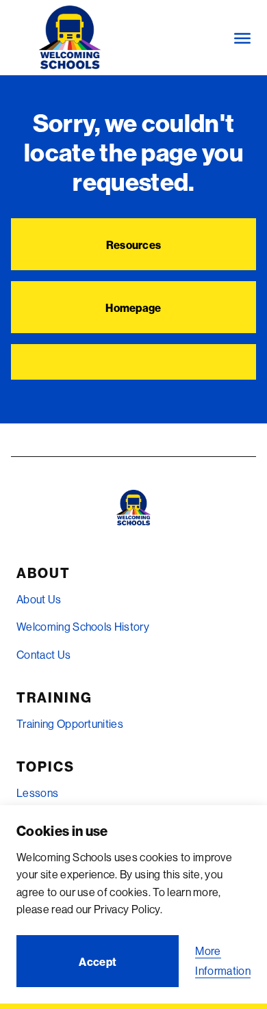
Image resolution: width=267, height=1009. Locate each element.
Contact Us (43, 654)
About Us (39, 599)
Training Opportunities (69, 724)
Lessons (37, 793)
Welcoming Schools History (82, 626)
